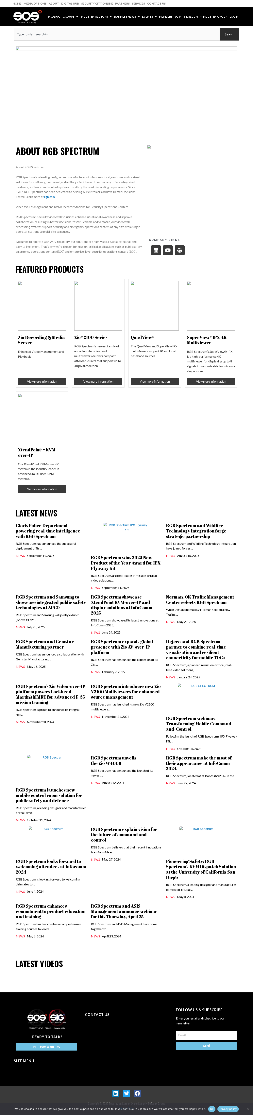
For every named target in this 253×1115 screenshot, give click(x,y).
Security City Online (97, 3)
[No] (248, 1109)
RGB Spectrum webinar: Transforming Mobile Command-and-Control (199, 723)
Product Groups (61, 16)
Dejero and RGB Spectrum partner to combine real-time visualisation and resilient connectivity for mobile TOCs (196, 649)
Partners (122, 3)
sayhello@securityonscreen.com (110, 1032)
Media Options (35, 3)
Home (17, 3)
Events (147, 16)
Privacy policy (228, 1108)
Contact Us (156, 3)
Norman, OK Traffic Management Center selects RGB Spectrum (200, 599)
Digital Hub (70, 3)
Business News (125, 16)
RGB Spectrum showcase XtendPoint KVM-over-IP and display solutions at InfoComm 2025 (121, 605)
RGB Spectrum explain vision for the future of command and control (124, 834)
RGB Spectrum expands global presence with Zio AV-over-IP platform (122, 647)
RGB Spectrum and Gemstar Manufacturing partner (45, 644)
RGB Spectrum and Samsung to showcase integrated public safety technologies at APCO (51, 602)
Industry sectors (94, 16)
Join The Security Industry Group (201, 16)
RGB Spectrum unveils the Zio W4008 (113, 760)
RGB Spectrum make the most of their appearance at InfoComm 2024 (199, 763)
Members (166, 16)
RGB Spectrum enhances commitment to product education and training (51, 911)
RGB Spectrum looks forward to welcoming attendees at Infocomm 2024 (51, 866)
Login (234, 16)
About (54, 3)
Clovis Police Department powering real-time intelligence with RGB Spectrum (48, 531)
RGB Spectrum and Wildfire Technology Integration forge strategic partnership (196, 531)
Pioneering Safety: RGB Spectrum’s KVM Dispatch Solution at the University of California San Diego (201, 869)
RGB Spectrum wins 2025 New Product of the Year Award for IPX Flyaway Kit (126, 563)
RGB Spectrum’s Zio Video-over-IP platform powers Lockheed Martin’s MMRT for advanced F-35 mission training (50, 694)
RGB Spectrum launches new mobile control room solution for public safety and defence (49, 795)
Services (138, 3)
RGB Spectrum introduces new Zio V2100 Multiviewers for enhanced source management (126, 691)
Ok (212, 1108)
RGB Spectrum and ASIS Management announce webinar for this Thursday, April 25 (124, 911)
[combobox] (117, 34)
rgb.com (49, 197)
